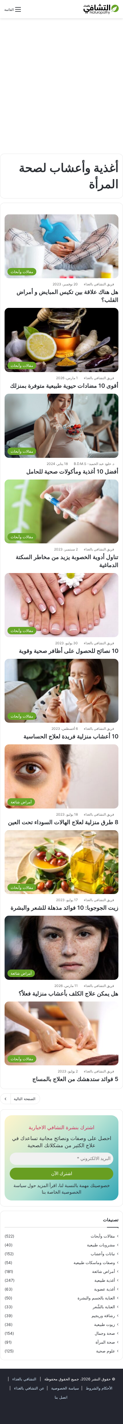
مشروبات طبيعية (101, 1245)
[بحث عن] (28, 11)
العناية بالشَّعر (104, 1307)
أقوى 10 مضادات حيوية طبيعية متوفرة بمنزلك (64, 385)
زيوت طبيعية (104, 1324)
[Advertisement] (61, 88)
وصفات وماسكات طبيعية (94, 1262)
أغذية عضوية (104, 1289)
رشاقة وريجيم (103, 1315)
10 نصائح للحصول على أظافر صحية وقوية (68, 650)
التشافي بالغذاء (23, 1379)
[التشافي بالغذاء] (101, 9)
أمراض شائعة (103, 1271)
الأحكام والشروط (98, 1388)
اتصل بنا (61, 1397)
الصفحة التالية (24, 1098)
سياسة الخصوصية (64, 1388)
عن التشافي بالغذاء (29, 1388)
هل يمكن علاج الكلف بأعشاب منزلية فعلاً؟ (68, 993)
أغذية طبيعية (104, 1280)
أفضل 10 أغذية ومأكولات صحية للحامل (72, 471)
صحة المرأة (105, 1342)
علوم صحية (105, 1351)
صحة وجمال (105, 1333)
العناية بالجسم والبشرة (96, 1298)
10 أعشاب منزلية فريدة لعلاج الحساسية (70, 736)
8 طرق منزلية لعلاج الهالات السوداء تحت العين (63, 822)
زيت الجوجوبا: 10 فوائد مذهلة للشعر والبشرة (64, 907)
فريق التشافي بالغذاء (99, 284)
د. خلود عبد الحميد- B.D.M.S (94, 464)
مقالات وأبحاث (103, 1236)
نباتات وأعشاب (103, 1254)
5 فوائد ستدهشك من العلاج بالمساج (75, 1079)
